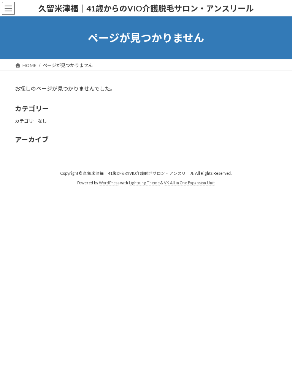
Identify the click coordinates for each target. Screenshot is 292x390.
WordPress (109, 182)
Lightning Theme (144, 182)
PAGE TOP (278, 370)
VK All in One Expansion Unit (189, 182)
